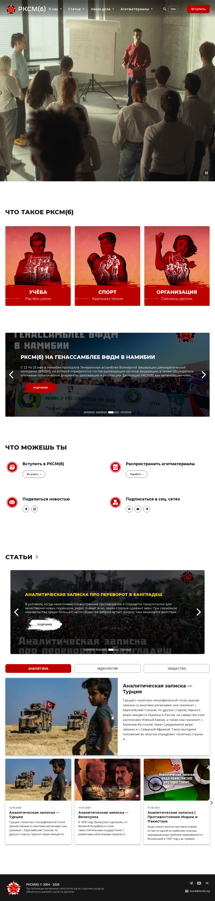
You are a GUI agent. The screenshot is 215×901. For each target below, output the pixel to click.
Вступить (32, 474)
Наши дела (100, 9)
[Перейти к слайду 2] (101, 412)
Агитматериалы (135, 9)
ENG (173, 9)
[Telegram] (26, 509)
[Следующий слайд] (204, 375)
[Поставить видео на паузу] (206, 173)
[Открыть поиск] (165, 9)
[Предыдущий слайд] (11, 375)
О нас (53, 9)
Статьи (74, 9)
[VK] (129, 509)
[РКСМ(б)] (26, 9)
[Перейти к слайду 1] (89, 412)
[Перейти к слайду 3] (113, 412)
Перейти (135, 474)
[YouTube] (34, 509)
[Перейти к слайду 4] (125, 412)
